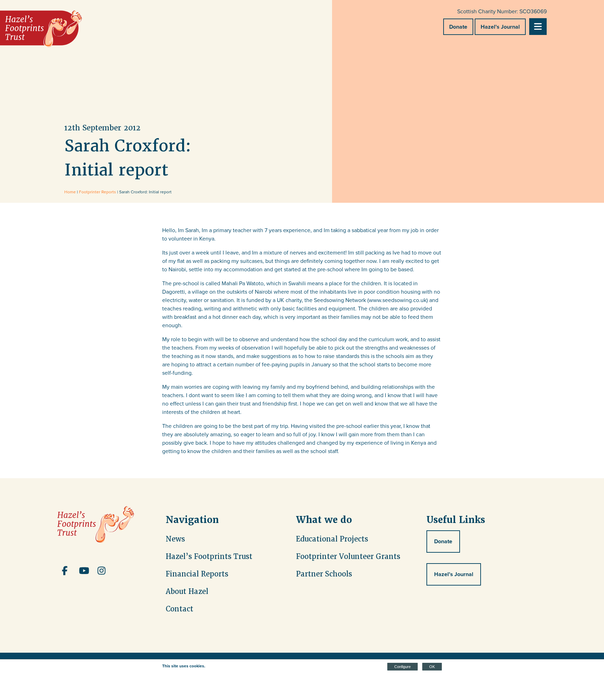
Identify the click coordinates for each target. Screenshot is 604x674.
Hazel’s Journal (500, 27)
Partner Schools (324, 574)
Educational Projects (332, 539)
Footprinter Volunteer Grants (348, 556)
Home (70, 192)
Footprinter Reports (97, 192)
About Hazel (187, 591)
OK (432, 667)
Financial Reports (197, 574)
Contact (179, 609)
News (175, 539)
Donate (458, 27)
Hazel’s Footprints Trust (209, 556)
